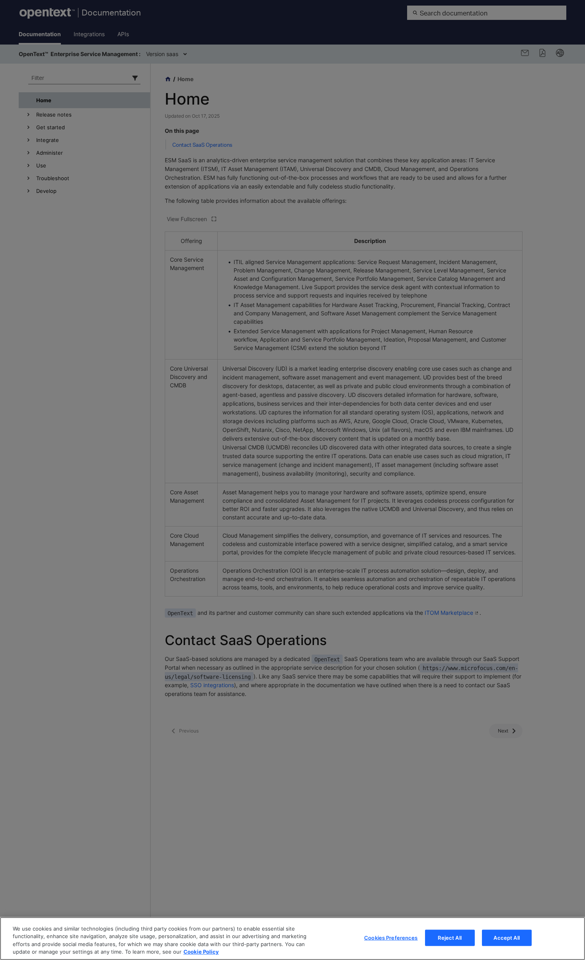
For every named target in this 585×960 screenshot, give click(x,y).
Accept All (506, 938)
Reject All (449, 938)
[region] (292, 938)
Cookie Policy (201, 951)
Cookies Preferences (390, 938)
